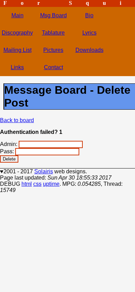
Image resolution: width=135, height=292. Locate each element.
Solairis (43, 171)
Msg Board (53, 15)
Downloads (89, 50)
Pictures (53, 50)
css (37, 184)
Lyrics (89, 33)
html (26, 184)
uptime (51, 184)
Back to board (17, 120)
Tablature (53, 33)
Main (17, 15)
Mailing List (17, 50)
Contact (53, 67)
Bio (89, 15)
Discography (17, 33)
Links (17, 67)
